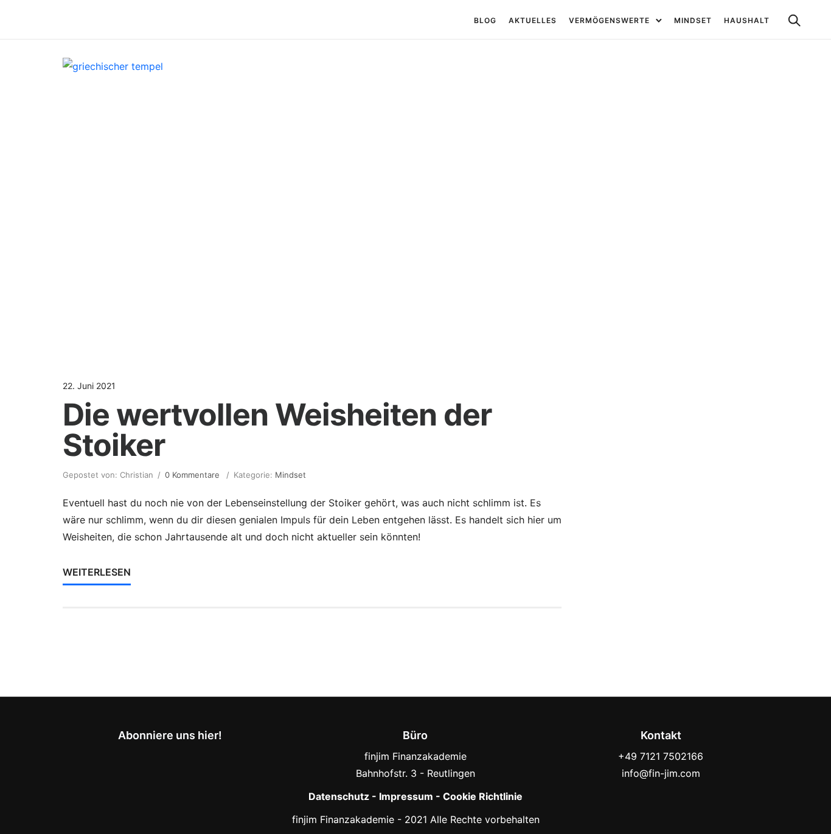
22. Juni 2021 (89, 386)
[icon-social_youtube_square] (197, 756)
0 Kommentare (192, 475)
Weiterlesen (97, 572)
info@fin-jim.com (661, 773)
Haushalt (747, 20)
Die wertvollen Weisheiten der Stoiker (277, 429)
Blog (485, 20)
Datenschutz (338, 796)
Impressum (406, 796)
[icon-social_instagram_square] (173, 756)
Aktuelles (533, 20)
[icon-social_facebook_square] (146, 756)
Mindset (693, 20)
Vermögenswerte (609, 20)
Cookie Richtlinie (483, 796)
